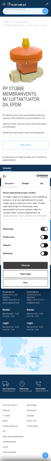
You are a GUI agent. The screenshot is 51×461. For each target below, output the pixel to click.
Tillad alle (25, 265)
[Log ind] (47, 4)
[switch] (44, 237)
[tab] (7, 168)
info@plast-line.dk (33, 303)
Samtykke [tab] (9, 183)
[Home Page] (16, 4)
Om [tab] (41, 183)
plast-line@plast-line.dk (11, 303)
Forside (5, 22)
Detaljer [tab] (25, 183)
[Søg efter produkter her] (45, 11)
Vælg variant (25, 145)
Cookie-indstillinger (9, 452)
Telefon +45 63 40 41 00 (11, 300)
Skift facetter (45, 455)
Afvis (25, 283)
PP (11, 22)
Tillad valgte (25, 274)
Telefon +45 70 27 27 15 (35, 300)
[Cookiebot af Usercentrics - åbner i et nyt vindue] (36, 176)
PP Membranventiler (21, 22)
